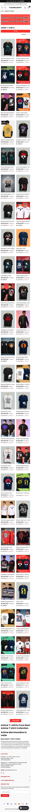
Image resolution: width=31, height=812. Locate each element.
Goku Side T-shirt (20, 248)
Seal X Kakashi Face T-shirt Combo (8, 628)
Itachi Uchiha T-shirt (6, 493)
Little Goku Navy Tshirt (22, 357)
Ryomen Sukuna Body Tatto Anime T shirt (8, 710)
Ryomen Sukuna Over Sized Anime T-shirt (8, 112)
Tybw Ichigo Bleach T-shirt (8, 194)
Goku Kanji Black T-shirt (22, 683)
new (4, 121)
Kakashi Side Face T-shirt (7, 384)
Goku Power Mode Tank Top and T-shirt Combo (8, 167)
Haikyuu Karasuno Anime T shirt (8, 357)
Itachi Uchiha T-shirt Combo (23, 574)
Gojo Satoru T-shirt (6, 275)
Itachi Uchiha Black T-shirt (23, 167)
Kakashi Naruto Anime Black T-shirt (8, 221)
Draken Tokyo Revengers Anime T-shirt (23, 438)
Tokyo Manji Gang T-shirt (23, 303)
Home (2, 11)
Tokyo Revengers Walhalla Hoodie (8, 520)
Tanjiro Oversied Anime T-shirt (23, 628)
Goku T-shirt (19, 601)
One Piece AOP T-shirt (6, 547)
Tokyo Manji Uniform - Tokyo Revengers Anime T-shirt (23, 330)
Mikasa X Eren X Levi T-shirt (23, 520)
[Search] (5, 7)
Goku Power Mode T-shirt (7, 58)
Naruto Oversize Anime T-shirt (23, 465)
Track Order (24, 4)
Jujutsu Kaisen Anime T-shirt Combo (23, 275)
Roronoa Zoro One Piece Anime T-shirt (8, 85)
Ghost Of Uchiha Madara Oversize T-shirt (8, 438)
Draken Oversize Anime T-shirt (8, 601)
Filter (15, 31)
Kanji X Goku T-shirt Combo (23, 493)
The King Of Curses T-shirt (23, 710)
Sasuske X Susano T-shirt (23, 140)
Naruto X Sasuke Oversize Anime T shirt (23, 656)
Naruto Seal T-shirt (6, 411)
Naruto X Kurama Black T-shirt (23, 194)
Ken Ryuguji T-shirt (6, 465)
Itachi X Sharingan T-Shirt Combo (23, 85)
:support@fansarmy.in (10, 770)
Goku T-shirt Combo (6, 683)
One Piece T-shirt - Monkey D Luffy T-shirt (8, 248)
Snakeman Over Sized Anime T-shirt (8, 574)
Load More (15, 720)
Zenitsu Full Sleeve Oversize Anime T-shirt (8, 140)
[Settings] (25, 7)
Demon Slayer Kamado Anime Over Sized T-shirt (8, 303)
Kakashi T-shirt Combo (7, 656)
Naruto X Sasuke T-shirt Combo (23, 58)
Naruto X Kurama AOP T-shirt (23, 547)
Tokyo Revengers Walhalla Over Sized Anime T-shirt (23, 221)
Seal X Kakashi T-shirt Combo (23, 384)
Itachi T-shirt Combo (21, 112)
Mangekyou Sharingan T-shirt (8, 330)
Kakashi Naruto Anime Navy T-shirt (23, 411)
